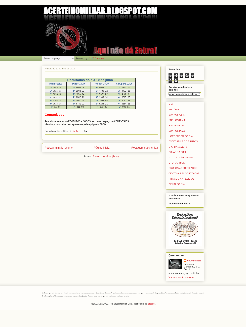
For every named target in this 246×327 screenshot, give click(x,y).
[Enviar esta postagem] (85, 131)
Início (171, 104)
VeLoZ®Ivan (194, 260)
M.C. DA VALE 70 (178, 146)
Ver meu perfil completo (181, 277)
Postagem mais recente (59, 147)
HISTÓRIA (174, 109)
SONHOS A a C (177, 114)
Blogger (151, 304)
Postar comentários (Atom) (106, 156)
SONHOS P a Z (177, 130)
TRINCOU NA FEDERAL (181, 178)
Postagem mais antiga (144, 147)
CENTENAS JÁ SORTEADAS (184, 173)
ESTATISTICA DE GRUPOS (183, 141)
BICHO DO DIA (177, 184)
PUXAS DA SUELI (178, 152)
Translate (99, 58)
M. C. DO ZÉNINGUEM (181, 157)
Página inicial (102, 147)
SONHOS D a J (177, 120)
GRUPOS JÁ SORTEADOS (183, 168)
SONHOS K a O (177, 125)
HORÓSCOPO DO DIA (181, 136)
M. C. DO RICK (177, 162)
